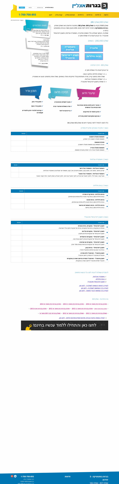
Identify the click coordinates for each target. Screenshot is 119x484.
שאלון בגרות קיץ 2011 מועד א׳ (49, 313)
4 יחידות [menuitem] (89, 15)
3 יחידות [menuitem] (98, 15)
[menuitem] (106, 15)
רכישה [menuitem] (106, 15)
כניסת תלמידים (49, 7)
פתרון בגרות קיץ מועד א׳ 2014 (50, 304)
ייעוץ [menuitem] (50, 15)
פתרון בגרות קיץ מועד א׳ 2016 (96, 304)
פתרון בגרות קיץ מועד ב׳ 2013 (82, 309)
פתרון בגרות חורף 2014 (100, 309)
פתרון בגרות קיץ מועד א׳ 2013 (59, 309)
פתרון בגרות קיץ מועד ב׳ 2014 (73, 304)
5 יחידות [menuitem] (80, 15)
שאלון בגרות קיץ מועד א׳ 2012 (73, 313)
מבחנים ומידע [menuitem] (70, 15)
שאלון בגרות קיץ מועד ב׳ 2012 (96, 313)
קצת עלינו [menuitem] (58, 15)
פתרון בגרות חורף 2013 (38, 309)
